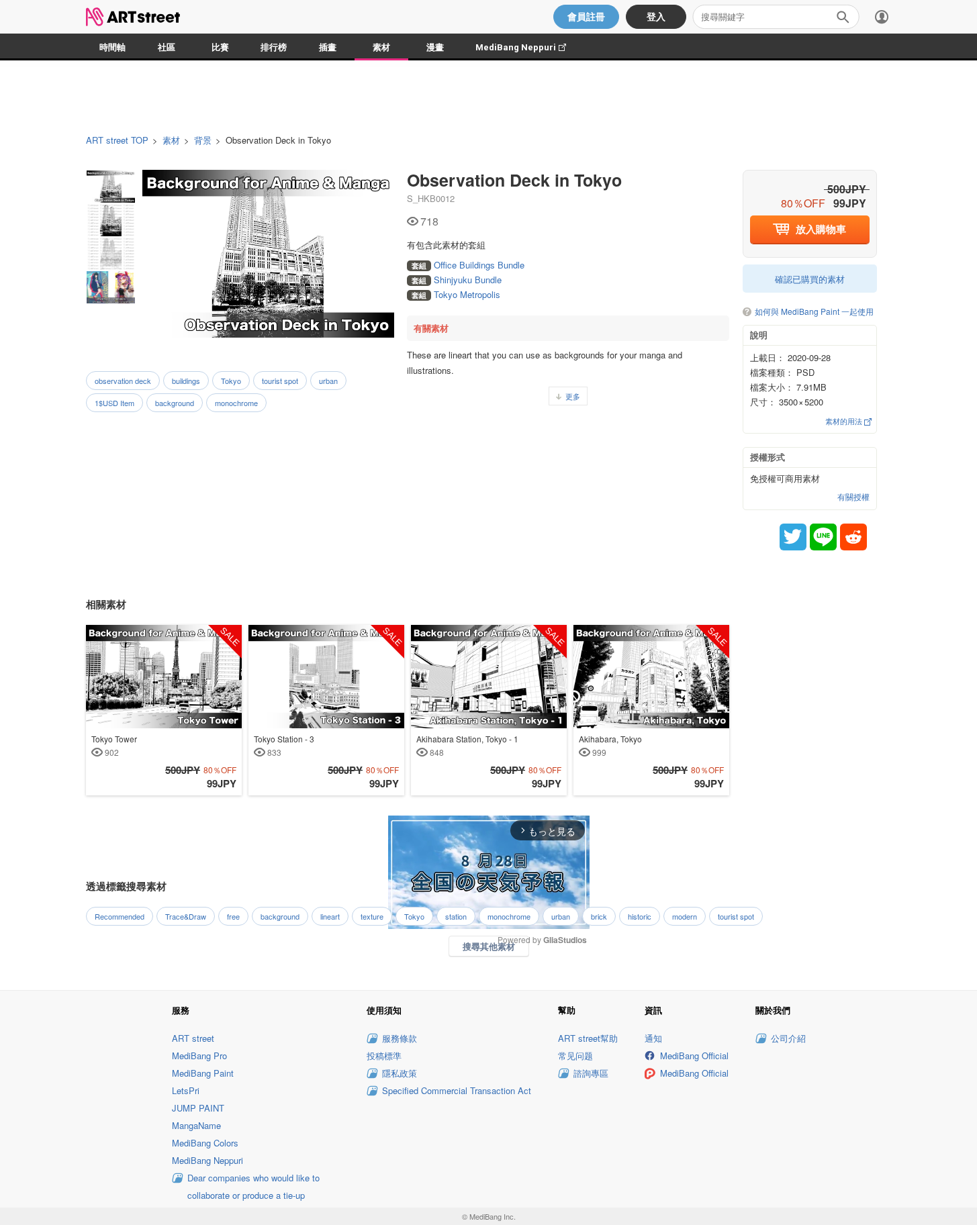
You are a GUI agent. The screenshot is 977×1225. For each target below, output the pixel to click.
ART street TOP (117, 140)
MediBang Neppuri (527, 47)
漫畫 (435, 47)
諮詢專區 (590, 1073)
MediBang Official (694, 1055)
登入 (656, 16)
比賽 (220, 47)
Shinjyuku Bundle (457, 279)
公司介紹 (788, 1038)
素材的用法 (844, 421)
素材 (381, 47)
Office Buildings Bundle (468, 264)
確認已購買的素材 (810, 279)
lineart (330, 916)
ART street (193, 1038)
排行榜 (274, 47)
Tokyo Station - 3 (284, 745)
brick (599, 916)
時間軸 (112, 47)
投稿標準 (384, 1055)
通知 (653, 1038)
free (233, 916)
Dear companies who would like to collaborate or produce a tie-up (253, 1186)
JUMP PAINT (198, 1107)
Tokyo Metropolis (456, 294)
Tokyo (231, 380)
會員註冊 (586, 16)
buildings (186, 380)
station (456, 916)
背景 (203, 140)
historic (639, 916)
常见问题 (575, 1055)
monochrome (236, 402)
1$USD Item (114, 402)
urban (328, 380)
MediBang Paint (203, 1073)
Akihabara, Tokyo (610, 745)
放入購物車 (821, 229)
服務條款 (399, 1038)
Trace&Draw (185, 916)
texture (372, 916)
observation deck (123, 380)
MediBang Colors (205, 1142)
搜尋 (842, 17)
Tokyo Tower (114, 745)
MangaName (196, 1125)
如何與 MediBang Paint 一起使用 (814, 312)
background (174, 402)
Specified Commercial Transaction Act (456, 1090)
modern (684, 916)
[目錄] (881, 16)
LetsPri (185, 1090)
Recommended (119, 916)
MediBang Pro (199, 1055)
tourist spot (280, 380)
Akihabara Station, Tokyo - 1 (467, 745)
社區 (166, 47)
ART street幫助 (588, 1038)
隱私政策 (399, 1073)
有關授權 (853, 496)
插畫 (327, 47)
